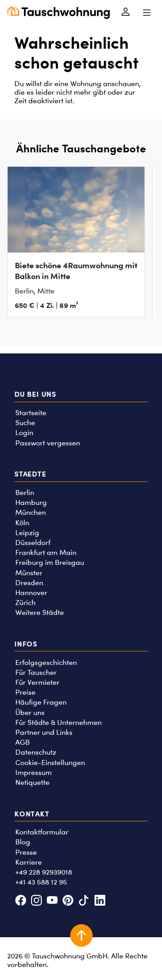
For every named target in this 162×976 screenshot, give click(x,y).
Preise (25, 692)
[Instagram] (36, 901)
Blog (22, 842)
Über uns (30, 712)
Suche (25, 422)
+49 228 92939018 (43, 872)
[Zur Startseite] (58, 12)
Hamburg (31, 502)
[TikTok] (84, 901)
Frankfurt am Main (45, 552)
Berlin (24, 492)
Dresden (29, 582)
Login (24, 432)
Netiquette (32, 782)
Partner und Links (43, 732)
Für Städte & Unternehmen (58, 722)
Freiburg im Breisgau (49, 562)
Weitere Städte (39, 612)
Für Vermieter (37, 682)
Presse (26, 852)
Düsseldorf (32, 542)
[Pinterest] (68, 901)
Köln (22, 522)
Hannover (31, 592)
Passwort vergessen (47, 443)
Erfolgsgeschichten (46, 662)
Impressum (33, 772)
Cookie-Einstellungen (50, 762)
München (30, 512)
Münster (28, 572)
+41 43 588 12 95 (41, 882)
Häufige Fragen (41, 702)
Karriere (28, 862)
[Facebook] (20, 901)
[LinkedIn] (100, 901)
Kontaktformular (41, 832)
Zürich (25, 602)
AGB (22, 742)
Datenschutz (35, 752)
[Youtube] (52, 901)
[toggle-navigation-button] (146, 13)
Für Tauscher (36, 672)
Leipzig (27, 532)
